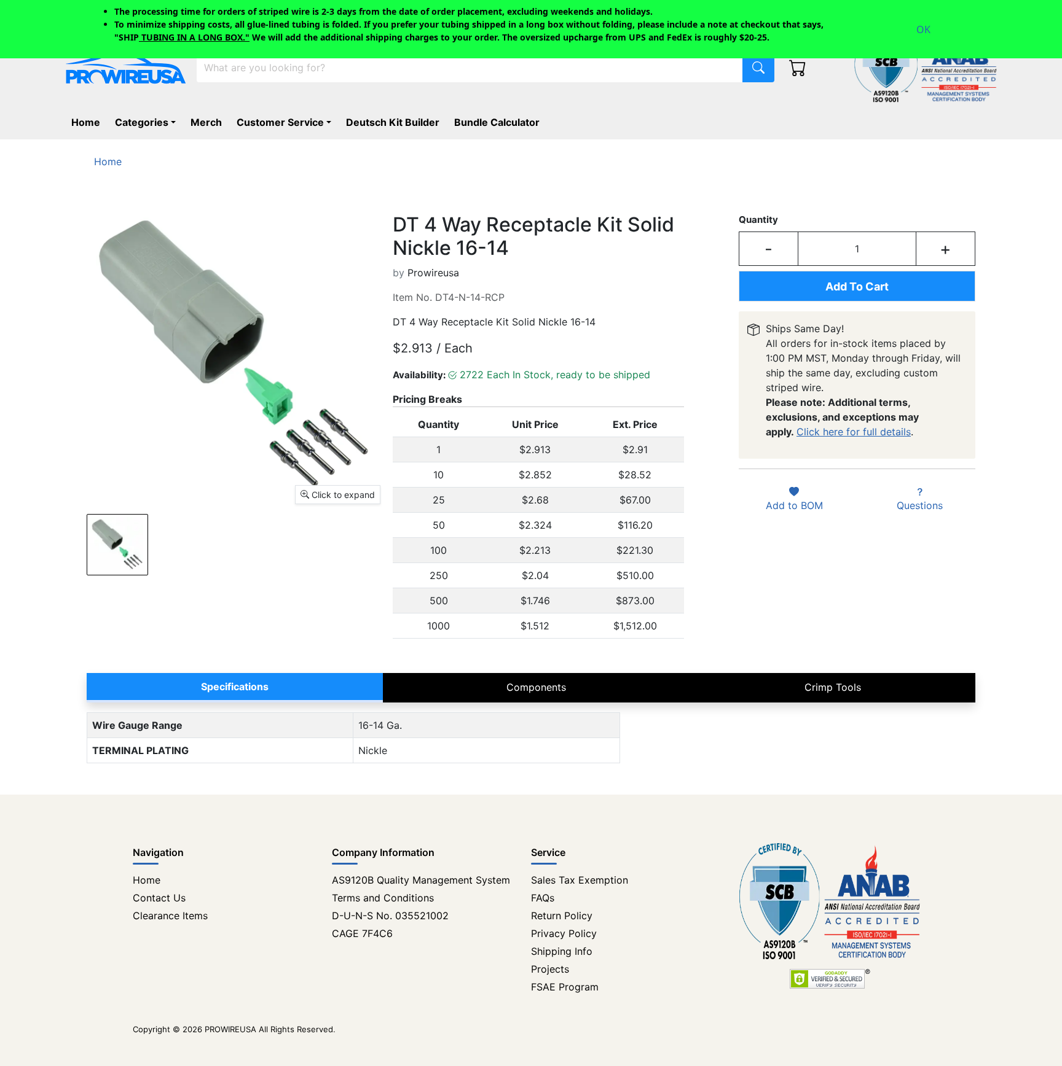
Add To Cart (857, 286)
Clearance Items (170, 915)
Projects (550, 969)
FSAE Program (565, 987)
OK (923, 29)
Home (146, 880)
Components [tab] (536, 687)
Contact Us (159, 898)
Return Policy (561, 915)
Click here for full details (853, 432)
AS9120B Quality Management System (421, 880)
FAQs (542, 898)
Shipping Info (561, 951)
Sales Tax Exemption (579, 880)
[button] (148, 122)
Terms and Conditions (383, 898)
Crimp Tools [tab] (832, 687)
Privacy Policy (564, 933)
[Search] (758, 67)
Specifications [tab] (235, 686)
